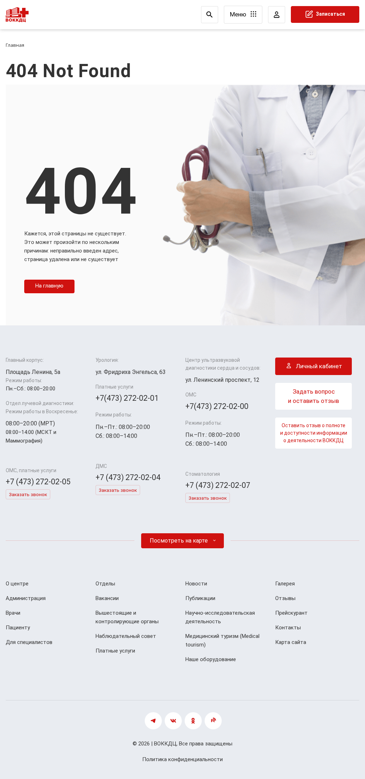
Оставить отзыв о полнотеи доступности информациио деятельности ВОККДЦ (313, 433)
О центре (17, 583)
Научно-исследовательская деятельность (220, 617)
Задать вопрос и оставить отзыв (313, 396)
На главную (49, 286)
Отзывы (285, 598)
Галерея (285, 583)
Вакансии (107, 598)
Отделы (105, 583)
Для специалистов (29, 642)
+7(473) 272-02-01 (127, 398)
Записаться (330, 14)
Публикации (200, 598)
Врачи (13, 613)
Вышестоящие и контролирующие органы (127, 617)
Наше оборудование (210, 659)
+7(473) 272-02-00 (216, 406)
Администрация (26, 598)
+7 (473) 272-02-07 (217, 485)
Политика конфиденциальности (182, 759)
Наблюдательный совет (126, 636)
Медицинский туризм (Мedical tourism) (222, 640)
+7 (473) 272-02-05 (38, 481)
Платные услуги (115, 651)
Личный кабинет (318, 366)
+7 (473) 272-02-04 (128, 477)
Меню (239, 14)
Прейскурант (291, 613)
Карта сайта (290, 642)
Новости (196, 583)
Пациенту (18, 627)
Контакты (288, 627)
